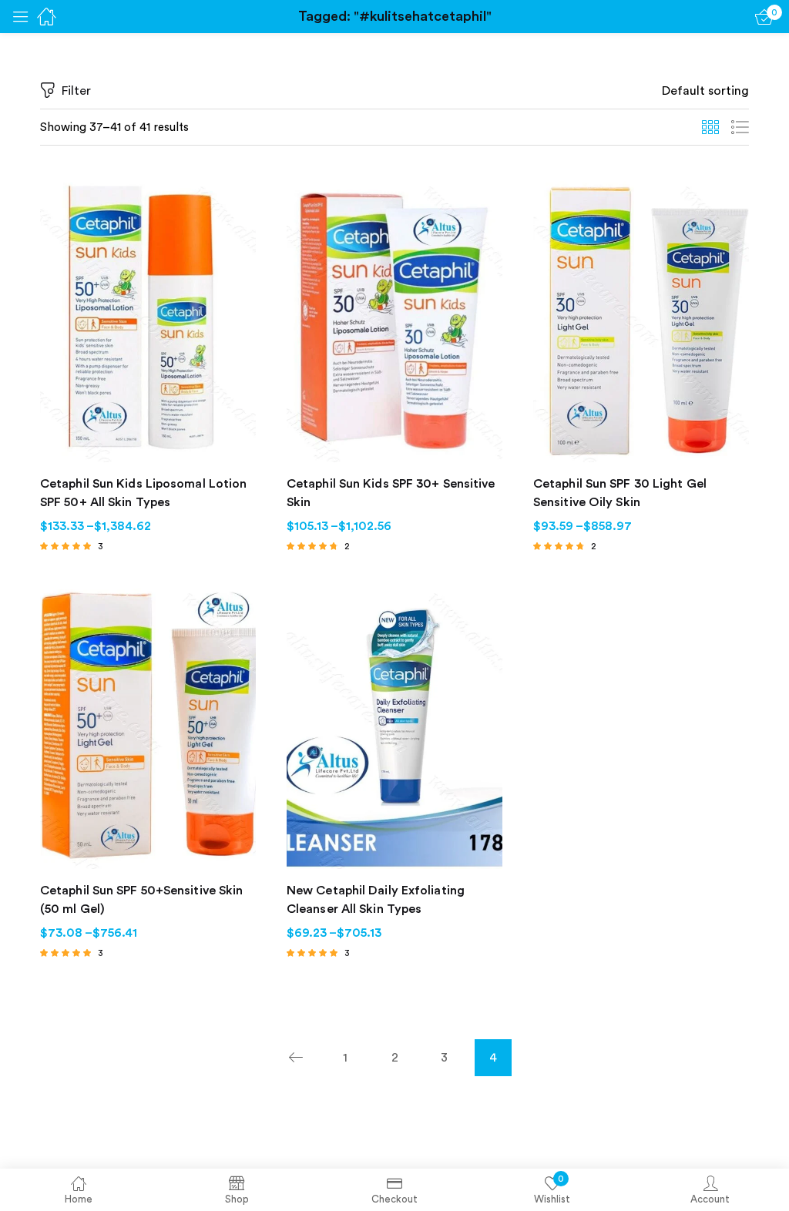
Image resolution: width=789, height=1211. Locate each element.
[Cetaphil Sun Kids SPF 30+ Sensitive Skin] (394, 319)
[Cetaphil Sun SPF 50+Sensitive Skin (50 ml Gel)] (148, 725)
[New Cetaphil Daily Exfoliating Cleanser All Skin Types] (394, 725)
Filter (76, 91)
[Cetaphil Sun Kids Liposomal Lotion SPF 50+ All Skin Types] (148, 319)
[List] (739, 128)
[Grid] (710, 128)
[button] (705, 91)
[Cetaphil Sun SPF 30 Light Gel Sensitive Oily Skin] (641, 319)
